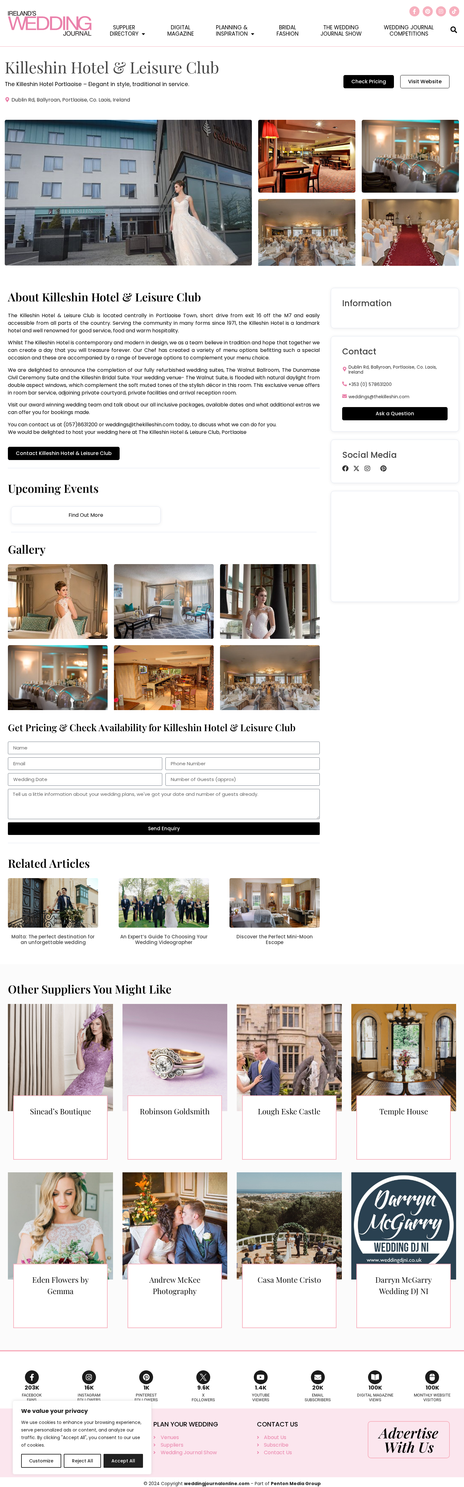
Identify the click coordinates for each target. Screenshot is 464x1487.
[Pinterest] (428, 11)
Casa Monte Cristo (289, 1279)
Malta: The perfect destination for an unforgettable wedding (53, 939)
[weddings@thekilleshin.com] (344, 396)
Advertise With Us (408, 1439)
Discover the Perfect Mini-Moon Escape (274, 939)
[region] (82, 1437)
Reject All (82, 1461)
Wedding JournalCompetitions (409, 30)
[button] (453, 29)
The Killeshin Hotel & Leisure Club (51, 315)
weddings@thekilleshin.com (139, 424)
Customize (41, 1461)
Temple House (403, 1111)
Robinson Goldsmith (175, 1111)
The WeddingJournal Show (341, 30)
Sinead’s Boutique (60, 1111)
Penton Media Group (296, 1483)
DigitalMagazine (180, 30)
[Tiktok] (454, 11)
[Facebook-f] (414, 11)
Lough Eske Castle (289, 1111)
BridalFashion (288, 30)
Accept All (123, 1461)
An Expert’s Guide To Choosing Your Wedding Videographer (164, 939)
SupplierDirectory (124, 30)
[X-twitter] (356, 468)
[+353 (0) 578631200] (344, 384)
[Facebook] (345, 468)
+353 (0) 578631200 (370, 384)
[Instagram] (441, 11)
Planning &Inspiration (232, 30)
